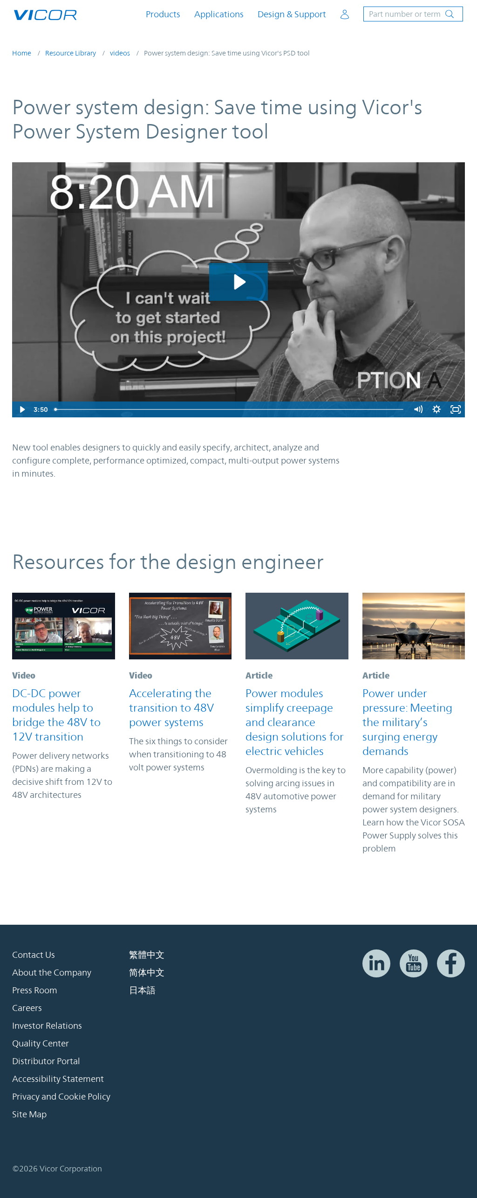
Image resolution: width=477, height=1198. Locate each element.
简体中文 (146, 972)
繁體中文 (146, 954)
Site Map (29, 1114)
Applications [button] (219, 14)
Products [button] (163, 14)
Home (21, 53)
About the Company (51, 972)
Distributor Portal (46, 1061)
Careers (27, 1008)
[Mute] (418, 409)
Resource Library (70, 53)
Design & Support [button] (292, 14)
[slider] (230, 409)
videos (120, 53)
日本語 (142, 990)
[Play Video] (21, 409)
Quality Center (40, 1043)
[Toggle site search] (413, 14)
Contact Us (33, 954)
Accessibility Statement (58, 1078)
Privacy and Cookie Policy (61, 1096)
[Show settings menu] (436, 409)
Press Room (34, 990)
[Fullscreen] (455, 409)
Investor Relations (47, 1025)
